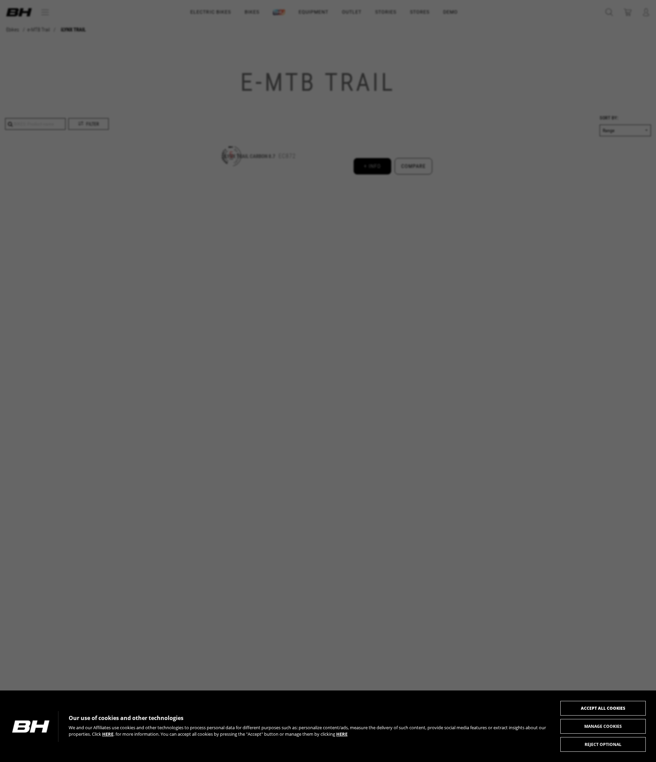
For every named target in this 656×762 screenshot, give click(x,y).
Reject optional (603, 744)
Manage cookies (603, 726)
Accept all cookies (603, 708)
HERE (107, 734)
